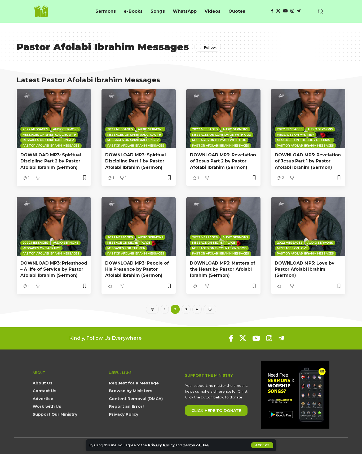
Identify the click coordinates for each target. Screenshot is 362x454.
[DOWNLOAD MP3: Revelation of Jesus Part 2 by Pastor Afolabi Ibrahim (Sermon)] (223, 118)
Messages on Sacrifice (42, 248)
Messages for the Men (126, 248)
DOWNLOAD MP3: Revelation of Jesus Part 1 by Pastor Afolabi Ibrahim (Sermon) (308, 161)
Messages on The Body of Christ (305, 140)
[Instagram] (292, 11)
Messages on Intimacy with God (219, 140)
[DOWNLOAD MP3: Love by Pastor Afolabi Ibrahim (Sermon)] (308, 226)
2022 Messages (35, 129)
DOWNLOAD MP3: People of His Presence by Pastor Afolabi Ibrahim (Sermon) (137, 269)
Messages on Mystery (295, 135)
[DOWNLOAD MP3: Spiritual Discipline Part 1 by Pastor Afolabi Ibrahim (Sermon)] (138, 118)
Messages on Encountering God (219, 248)
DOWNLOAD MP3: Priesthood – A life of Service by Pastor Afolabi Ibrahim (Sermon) (53, 269)
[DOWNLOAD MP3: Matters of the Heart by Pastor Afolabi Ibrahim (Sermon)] (223, 226)
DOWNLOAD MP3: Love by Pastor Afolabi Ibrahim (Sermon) (304, 269)
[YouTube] (285, 11)
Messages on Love (292, 248)
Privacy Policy (161, 445)
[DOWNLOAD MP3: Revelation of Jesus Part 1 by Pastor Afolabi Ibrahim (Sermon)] (308, 118)
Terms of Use (196, 445)
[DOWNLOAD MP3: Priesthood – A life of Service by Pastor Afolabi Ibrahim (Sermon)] (54, 226)
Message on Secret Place (128, 242)
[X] (278, 11)
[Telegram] (298, 11)
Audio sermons (66, 129)
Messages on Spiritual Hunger (48, 140)
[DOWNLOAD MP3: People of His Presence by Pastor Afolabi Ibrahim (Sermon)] (138, 226)
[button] (262, 445)
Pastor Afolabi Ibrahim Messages (51, 145)
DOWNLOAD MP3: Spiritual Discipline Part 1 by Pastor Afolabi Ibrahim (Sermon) (135, 161)
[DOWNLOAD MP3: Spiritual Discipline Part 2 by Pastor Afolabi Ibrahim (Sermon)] (54, 118)
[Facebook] (272, 11)
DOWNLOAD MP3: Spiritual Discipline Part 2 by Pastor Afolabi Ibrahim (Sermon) (50, 161)
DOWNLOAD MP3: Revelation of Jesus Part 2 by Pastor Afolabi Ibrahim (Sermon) (223, 161)
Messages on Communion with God (221, 135)
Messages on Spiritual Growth (49, 135)
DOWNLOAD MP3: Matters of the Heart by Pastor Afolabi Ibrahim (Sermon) (222, 269)
